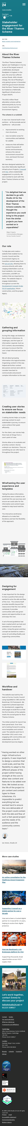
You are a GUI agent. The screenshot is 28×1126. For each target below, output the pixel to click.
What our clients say (8, 1022)
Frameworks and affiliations (10, 1025)
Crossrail (22, 170)
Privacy (4, 1115)
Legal (10, 1115)
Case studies (6, 10)
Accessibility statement (9, 1117)
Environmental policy (8, 1120)
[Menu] (24, 4)
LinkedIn (11, 1051)
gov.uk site (9, 264)
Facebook (19, 1051)
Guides (11, 1017)
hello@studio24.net (11, 1005)
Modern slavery (7, 1122)
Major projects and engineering (11, 41)
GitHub (4, 1054)
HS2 (6, 172)
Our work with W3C (8, 1019)
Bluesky (4, 1051)
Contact (4, 1017)
